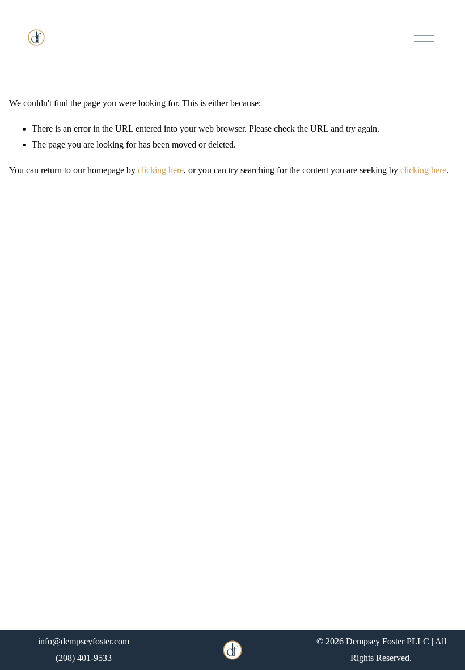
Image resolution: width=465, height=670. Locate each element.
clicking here (161, 170)
